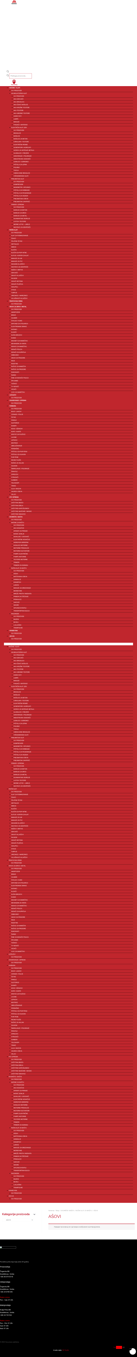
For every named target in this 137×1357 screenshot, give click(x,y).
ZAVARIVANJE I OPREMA (17, 400)
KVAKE (13, 338)
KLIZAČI (14, 332)
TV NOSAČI (15, 386)
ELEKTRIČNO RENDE (21, 144)
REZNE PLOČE (16, 460)
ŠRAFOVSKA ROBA (15, 301)
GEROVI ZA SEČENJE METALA (24, 150)
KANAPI (13, 426)
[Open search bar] (8, 72)
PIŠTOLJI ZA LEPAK (20, 164)
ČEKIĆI (13, 238)
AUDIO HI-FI (18, 116)
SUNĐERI (14, 480)
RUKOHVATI (15, 372)
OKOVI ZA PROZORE (18, 358)
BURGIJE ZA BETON (20, 210)
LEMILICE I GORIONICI (21, 161)
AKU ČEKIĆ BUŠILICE (21, 104)
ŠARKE (13, 375)
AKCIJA (11, 636)
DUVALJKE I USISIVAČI (21, 536)
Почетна (51, 1210)
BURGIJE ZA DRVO (20, 213)
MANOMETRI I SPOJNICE (22, 187)
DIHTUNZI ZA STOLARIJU (19, 323)
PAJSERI (14, 278)
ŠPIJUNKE (14, 381)
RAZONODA (15, 614)
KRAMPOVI (17, 582)
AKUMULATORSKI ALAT (19, 93)
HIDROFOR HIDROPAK (21, 542)
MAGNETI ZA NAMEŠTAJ (19, 341)
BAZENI (16, 619)
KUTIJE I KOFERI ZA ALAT (20, 255)
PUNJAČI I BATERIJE (21, 125)
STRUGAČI (14, 477)
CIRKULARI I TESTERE (21, 142)
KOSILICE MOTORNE (21, 545)
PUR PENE (14, 457)
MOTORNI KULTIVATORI (21, 551)
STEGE (13, 290)
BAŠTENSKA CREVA (20, 576)
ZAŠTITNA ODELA (17, 505)
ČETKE (13, 417)
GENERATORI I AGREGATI (22, 147)
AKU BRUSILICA (19, 102)
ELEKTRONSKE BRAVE (19, 326)
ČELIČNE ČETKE (16, 241)
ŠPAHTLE (14, 471)
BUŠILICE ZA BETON (20, 139)
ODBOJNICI (15, 355)
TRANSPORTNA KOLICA (22, 611)
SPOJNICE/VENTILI (20, 608)
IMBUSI (13, 247)
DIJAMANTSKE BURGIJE (22, 218)
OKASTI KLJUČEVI (17, 275)
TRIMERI (16, 562)
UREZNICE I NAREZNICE (19, 295)
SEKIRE (16, 605)
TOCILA (16, 170)
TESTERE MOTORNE (21, 559)
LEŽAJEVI (12, 395)
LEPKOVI (14, 440)
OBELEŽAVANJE (16, 446)
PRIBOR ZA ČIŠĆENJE (21, 596)
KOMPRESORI (18, 184)
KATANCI (14, 329)
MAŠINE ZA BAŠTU (17, 522)
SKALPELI (14, 287)
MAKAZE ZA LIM (16, 258)
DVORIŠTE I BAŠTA (15, 517)
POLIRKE (17, 167)
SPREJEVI (14, 474)
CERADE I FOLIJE (17, 414)
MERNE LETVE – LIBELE (22, 224)
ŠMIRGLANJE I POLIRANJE (20, 468)
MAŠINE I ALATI (14, 88)
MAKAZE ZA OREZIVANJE (22, 588)
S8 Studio (65, 1350)
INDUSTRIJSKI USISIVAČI (22, 159)
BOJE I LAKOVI (16, 411)
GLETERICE (15, 423)
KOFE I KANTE (16, 431)
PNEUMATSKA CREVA (21, 199)
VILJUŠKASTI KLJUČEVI (19, 298)
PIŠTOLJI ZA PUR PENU (19, 451)
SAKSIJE (17, 602)
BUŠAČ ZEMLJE (19, 534)
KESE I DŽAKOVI (17, 429)
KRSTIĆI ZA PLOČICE (18, 434)
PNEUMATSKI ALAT (17, 179)
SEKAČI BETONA (17, 281)
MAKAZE (16, 122)
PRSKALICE (18, 599)
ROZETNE (14, 364)
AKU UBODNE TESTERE (22, 113)
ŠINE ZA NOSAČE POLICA (20, 378)
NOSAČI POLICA (16, 349)
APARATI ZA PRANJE (21, 531)
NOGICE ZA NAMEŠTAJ (19, 346)
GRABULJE (17, 579)
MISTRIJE (14, 443)
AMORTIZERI (15, 312)
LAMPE (16, 119)
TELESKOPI (15, 483)
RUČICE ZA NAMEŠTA (18, 366)
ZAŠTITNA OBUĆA (17, 503)
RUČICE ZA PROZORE (18, 369)
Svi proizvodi (16, 90)
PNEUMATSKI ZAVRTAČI (22, 201)
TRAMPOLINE (18, 628)
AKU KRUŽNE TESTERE (22, 107)
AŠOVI (16, 574)
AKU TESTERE (18, 110)
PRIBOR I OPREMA (17, 204)
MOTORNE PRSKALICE (21, 548)
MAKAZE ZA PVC (17, 261)
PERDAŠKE (15, 448)
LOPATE (16, 585)
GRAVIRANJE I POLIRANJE (23, 156)
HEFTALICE (15, 244)
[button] (68, 644)
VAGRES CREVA (16, 491)
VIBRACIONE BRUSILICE (22, 173)
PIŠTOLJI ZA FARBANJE (22, 190)
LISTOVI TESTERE (20, 221)
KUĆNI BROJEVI (16, 335)
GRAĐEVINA (13, 630)
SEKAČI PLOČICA (17, 284)
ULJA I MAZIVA (16, 489)
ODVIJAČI (14, 273)
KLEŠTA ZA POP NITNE (19, 252)
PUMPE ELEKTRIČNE (21, 554)
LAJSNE (14, 437)
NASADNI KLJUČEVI (18, 264)
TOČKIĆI (14, 383)
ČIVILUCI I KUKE (16, 321)
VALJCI (13, 494)
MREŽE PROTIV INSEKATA (22, 593)
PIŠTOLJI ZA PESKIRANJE (22, 193)
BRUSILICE (17, 133)
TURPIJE (14, 293)
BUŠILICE (17, 136)
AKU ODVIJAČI (18, 99)
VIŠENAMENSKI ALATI (21, 176)
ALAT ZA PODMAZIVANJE (19, 235)
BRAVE (13, 315)
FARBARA (12, 406)
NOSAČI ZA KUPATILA (18, 352)
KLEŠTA (14, 250)
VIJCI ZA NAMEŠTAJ (18, 392)
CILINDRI (14, 318)
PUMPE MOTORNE (20, 557)
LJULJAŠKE (17, 625)
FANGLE (14, 420)
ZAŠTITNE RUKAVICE (18, 514)
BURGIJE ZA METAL (20, 216)
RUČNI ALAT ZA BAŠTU (19, 568)
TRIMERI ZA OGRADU (21, 565)
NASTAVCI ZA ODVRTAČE (22, 227)
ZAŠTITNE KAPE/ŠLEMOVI (20, 508)
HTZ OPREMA (14, 497)
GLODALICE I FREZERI (21, 153)
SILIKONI (14, 466)
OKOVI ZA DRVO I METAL (18, 306)
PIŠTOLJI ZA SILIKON (18, 454)
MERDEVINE (18, 591)
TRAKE (13, 486)
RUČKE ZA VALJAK (17, 463)
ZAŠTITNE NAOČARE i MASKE (21, 511)
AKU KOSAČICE (19, 528)
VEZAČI (13, 389)
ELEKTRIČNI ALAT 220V (19, 127)
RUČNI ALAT (13, 230)
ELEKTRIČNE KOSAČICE (22, 539)
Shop (57, 1210)
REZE (13, 361)
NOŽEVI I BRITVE (17, 270)
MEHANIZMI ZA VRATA (18, 343)
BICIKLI (16, 622)
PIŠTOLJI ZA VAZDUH (21, 196)
